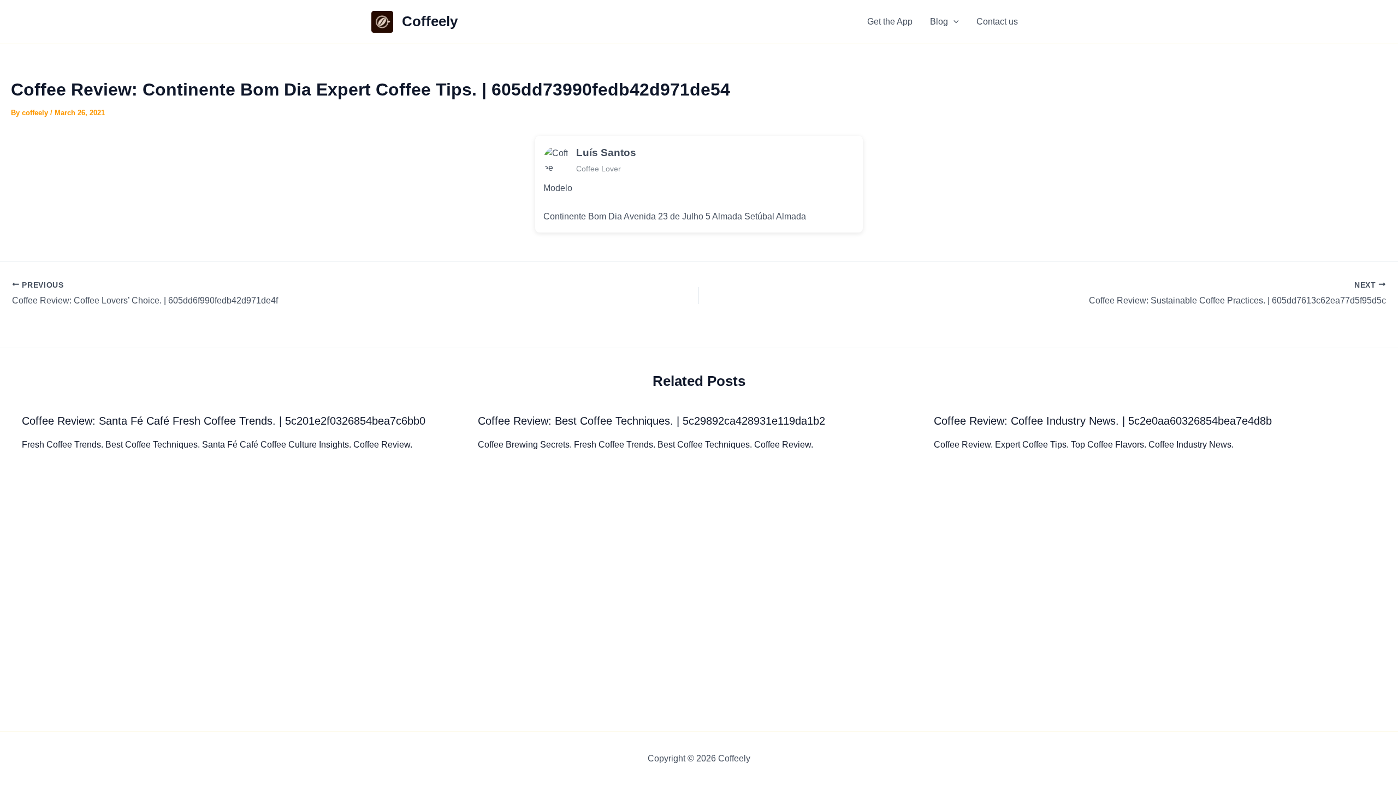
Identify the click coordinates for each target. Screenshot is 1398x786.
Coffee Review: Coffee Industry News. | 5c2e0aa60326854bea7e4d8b (1103, 421)
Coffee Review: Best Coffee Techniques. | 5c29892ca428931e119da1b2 (651, 421)
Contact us (997, 21)
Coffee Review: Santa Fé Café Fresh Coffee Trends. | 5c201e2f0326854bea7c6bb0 (223, 421)
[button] (953, 22)
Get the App (890, 21)
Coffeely (430, 21)
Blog (939, 21)
